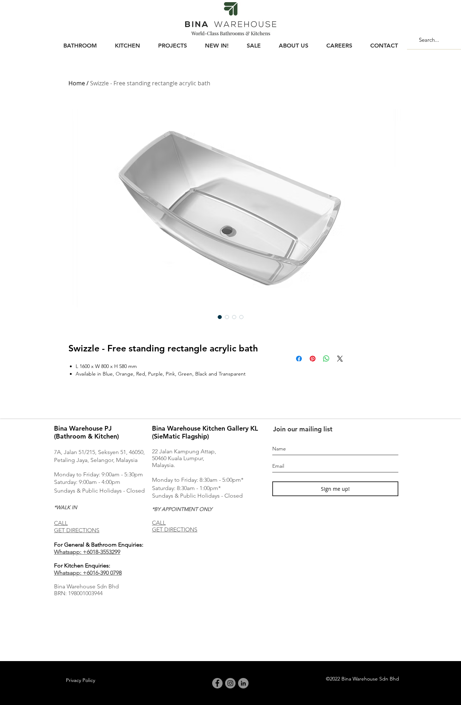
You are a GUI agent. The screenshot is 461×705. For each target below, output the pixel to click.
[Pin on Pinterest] (312, 358)
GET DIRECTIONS (76, 530)
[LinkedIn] (243, 683)
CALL (61, 523)
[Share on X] (340, 358)
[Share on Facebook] (299, 358)
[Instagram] (230, 683)
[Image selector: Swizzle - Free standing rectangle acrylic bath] (219, 316)
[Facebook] (217, 683)
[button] (80, 42)
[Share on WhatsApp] (326, 358)
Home (76, 83)
